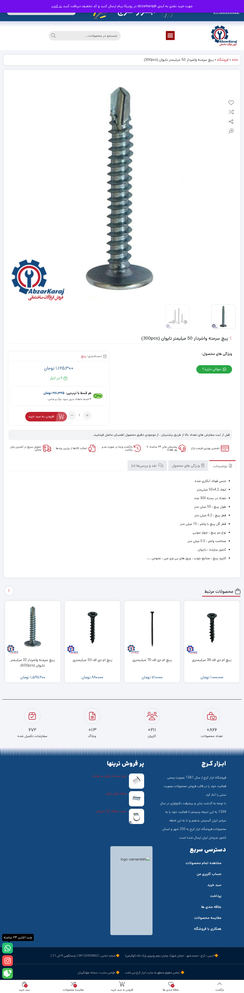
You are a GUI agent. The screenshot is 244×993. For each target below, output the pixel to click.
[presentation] (9, 591)
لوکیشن (130, 955)
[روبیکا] (7, 973)
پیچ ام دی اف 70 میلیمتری (152, 659)
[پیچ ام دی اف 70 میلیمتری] (152, 628)
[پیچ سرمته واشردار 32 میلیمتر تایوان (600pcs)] (32, 628)
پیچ (83, 356)
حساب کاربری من (209, 873)
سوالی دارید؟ (212, 369)
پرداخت (215, 895)
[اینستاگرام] (7, 960)
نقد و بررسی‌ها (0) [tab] (144, 465)
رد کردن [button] (56, 6)
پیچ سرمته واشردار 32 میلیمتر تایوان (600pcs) (32, 662)
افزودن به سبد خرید (41, 416)
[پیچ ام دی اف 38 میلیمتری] (212, 628)
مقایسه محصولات (207, 917)
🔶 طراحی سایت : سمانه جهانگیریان (99, 972)
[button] (170, 35)
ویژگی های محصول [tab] (186, 465)
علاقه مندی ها (211, 906)
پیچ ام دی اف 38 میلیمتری (211, 659)
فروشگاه (223, 59)
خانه (235, 59)
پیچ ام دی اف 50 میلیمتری (92, 659)
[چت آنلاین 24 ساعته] (7, 948)
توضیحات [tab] (220, 466)
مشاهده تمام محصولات (203, 862)
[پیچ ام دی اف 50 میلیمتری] (92, 628)
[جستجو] (53, 36)
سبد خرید (214, 884)
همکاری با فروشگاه (207, 928)
